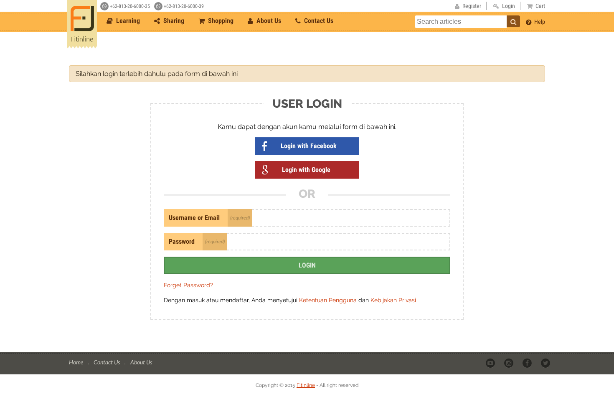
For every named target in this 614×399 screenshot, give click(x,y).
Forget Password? (188, 285)
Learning (127, 21)
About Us (268, 21)
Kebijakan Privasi (393, 300)
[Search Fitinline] (513, 21)
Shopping (219, 21)
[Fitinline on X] (546, 362)
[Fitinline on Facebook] (528, 362)
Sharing (173, 21)
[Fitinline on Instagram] (509, 362)
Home (76, 362)
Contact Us (317, 21)
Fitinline (306, 385)
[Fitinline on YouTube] (491, 362)
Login (307, 265)
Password (182, 241)
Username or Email (194, 218)
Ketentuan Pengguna (328, 300)
